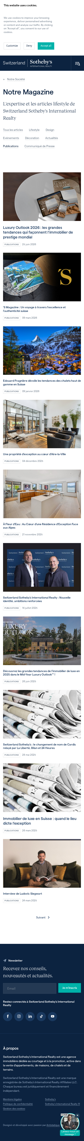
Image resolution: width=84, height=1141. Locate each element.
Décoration (32, 138)
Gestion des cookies (14, 1108)
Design (50, 129)
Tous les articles (13, 129)
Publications (10, 146)
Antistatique (53, 1125)
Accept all (46, 45)
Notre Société (16, 79)
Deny (29, 45)
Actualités (51, 138)
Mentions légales (12, 1099)
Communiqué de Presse (39, 146)
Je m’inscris (69, 987)
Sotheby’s (50, 1099)
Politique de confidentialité (18, 1103)
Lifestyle (34, 129)
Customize (12, 45)
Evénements (11, 138)
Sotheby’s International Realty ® (62, 1103)
